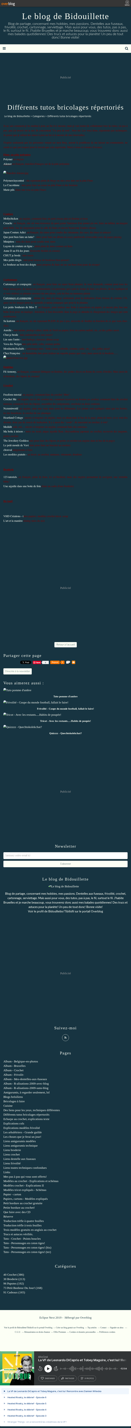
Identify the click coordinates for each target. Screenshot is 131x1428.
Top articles (92, 1327)
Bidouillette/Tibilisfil (61, 911)
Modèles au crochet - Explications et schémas (31, 1181)
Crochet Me (9, 399)
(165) (14, 1292)
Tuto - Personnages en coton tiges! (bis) (27, 1247)
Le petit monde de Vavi (16, 445)
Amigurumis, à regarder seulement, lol (26, 1092)
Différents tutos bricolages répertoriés (26, 1114)
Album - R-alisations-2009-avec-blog (26, 1083)
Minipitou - (9, 241)
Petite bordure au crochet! (19, 1207)
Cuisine (8, 1105)
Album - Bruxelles (14, 1066)
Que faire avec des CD (16, 1212)
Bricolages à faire (14, 1101)
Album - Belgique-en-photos (20, 1061)
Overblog (86, 1317)
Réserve (8, 1216)
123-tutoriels (10, 477)
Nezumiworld (10, 408)
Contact (103, 1327)
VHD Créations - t (13, 516)
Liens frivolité (12, 1163)
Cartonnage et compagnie (17, 284)
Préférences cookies (107, 1332)
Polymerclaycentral (13, 180)
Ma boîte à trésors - (14, 431)
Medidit (7, 427)
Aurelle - (8, 330)
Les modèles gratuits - (15, 454)
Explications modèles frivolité (21, 1128)
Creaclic (7, 223)
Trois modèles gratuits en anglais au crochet (29, 1229)
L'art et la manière (13, 520)
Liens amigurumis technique (20, 1145)
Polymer (7, 159)
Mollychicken (10, 218)
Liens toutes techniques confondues (25, 1167)
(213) (14, 1279)
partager (69, 1378)
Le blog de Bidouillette (65, 16)
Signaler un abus (117, 1327)
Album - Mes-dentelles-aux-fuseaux (25, 1079)
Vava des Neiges (12, 344)
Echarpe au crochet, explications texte (26, 1119)
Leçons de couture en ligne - (18, 246)
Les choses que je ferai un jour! (22, 1136)
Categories (39, 116)
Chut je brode (10, 334)
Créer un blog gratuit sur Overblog (70, 1327)
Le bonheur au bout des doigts (19, 264)
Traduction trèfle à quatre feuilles (23, 1221)
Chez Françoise (11, 353)
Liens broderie (12, 1150)
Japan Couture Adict (14, 232)
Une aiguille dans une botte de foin (22, 486)
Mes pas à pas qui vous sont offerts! (25, 1176)
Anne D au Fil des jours (16, 250)
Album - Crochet (13, 1070)
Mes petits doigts (12, 260)
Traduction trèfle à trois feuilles (22, 1225)
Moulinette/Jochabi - (14, 348)
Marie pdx (8, 189)
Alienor (7, 164)
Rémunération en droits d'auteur (37, 1332)
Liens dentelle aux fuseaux (19, 1159)
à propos (89, 1378)
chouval (7, 450)
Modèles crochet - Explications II (23, 1185)
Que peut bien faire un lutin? (18, 237)
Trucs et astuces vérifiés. (18, 1234)
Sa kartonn (9, 321)
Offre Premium (60, 1332)
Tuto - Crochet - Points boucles (22, 1238)
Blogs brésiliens (13, 1097)
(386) (13, 1274)
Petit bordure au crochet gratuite (22, 1203)
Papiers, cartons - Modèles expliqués (25, 1198)
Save (38, 662)
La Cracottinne (11, 185)
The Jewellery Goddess (16, 440)
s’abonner (50, 1378)
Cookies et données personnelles (82, 1332)
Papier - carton (12, 1194)
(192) (13, 1283)
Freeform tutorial (12, 394)
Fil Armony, (10, 371)
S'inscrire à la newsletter (17, 671)
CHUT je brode (11, 255)
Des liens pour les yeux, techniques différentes (31, 1110)
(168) (22, 1288)
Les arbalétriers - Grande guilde (22, 1132)
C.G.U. (18, 1332)
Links (6, 1172)
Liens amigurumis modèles (19, 1141)
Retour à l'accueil (65, 644)
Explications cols (13, 1123)
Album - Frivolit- (13, 1074)
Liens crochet (11, 1154)
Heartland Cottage (13, 417)
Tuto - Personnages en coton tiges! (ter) (27, 1252)
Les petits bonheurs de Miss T (20, 307)
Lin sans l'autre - (12, 339)
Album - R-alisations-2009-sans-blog (25, 1088)
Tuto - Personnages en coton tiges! (24, 1243)
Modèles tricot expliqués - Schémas (24, 1190)
